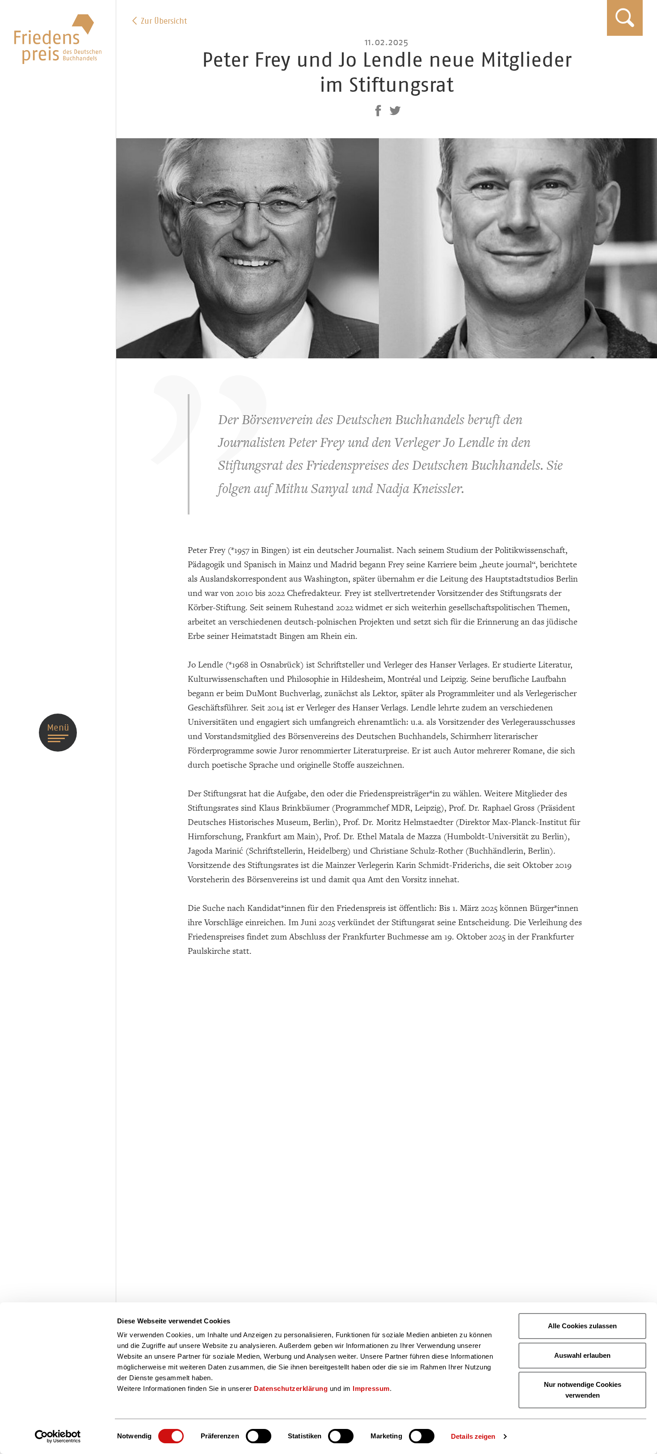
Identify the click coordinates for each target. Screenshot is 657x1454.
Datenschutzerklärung (291, 1388)
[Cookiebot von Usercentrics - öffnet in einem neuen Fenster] (58, 1436)
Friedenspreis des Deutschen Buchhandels (57, 39)
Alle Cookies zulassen (582, 1326)
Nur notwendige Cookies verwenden (582, 1390)
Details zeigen (473, 1436)
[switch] (258, 1436)
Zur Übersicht (163, 21)
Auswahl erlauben (582, 1355)
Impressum (371, 1388)
